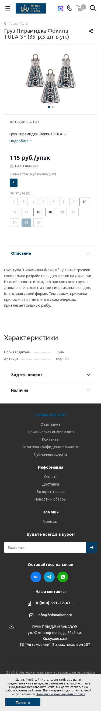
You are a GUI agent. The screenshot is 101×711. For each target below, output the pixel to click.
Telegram (49, 577)
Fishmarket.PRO (50, 415)
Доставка (50, 484)
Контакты (50, 439)
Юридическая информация (50, 432)
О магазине (50, 424)
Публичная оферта (50, 454)
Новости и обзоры (50, 499)
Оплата (50, 477)
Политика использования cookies (60, 694)
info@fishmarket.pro (55, 615)
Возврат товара (51, 492)
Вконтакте (35, 577)
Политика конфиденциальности (50, 447)
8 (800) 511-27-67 (53, 603)
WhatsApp (62, 577)
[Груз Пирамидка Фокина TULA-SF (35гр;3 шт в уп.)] (50, 78)
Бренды (50, 521)
